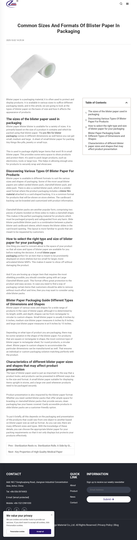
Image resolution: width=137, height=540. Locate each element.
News (72, 497)
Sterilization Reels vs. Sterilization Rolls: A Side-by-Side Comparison (50, 445)
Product (73, 491)
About (73, 485)
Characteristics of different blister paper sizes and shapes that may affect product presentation (106, 146)
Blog (116, 525)
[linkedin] (24, 509)
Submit (107, 499)
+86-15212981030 (22, 503)
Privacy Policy (105, 525)
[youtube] (16, 509)
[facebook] (8, 509)
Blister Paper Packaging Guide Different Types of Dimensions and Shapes (106, 136)
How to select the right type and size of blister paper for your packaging (107, 127)
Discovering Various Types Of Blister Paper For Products (107, 120)
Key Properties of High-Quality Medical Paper (38, 451)
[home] (12, 3)
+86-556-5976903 (18, 491)
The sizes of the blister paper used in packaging (107, 113)
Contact (73, 502)
